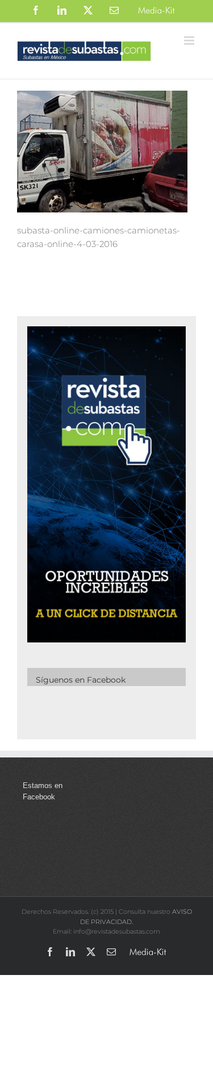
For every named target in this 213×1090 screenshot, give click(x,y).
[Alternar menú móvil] (190, 40)
